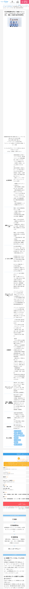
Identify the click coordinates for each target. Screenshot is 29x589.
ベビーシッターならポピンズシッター (9, 5)
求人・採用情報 (18, 5)
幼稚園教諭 (9, 494)
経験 (5, 496)
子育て (5, 498)
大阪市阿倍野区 (9, 6)
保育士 (5, 494)
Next (22, 76)
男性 (7, 486)
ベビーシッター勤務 (17, 498)
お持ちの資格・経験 (6, 488)
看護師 (16, 494)
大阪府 (5, 6)
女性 (4, 486)
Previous (6, 76)
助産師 (13, 494)
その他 (10, 486)
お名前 (5, 467)
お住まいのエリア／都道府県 (9, 480)
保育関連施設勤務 (10, 498)
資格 (5, 492)
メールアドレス (6, 472)
